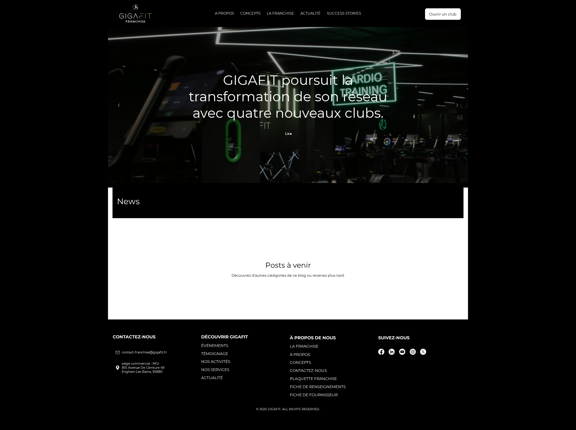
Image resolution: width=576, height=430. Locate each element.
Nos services (215, 369)
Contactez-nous (308, 370)
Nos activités (215, 361)
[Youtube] (402, 352)
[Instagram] (413, 352)
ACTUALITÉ (212, 377)
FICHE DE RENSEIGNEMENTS (318, 386)
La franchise (304, 346)
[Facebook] (381, 352)
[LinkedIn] (392, 352)
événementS (214, 345)
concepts (300, 362)
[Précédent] (118, 105)
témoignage (214, 353)
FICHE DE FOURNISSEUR (314, 394)
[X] (423, 352)
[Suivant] (457, 105)
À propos (300, 354)
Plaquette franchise (313, 378)
